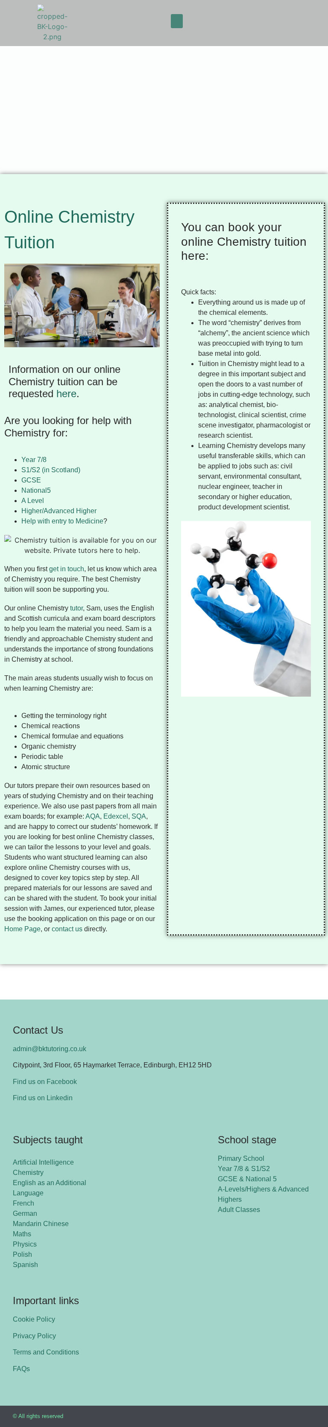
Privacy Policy (34, 1336)
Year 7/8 (34, 459)
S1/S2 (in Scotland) (50, 470)
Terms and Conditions (46, 1352)
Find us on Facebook (45, 1081)
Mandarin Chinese (41, 1223)
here (66, 393)
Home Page (22, 929)
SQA (139, 816)
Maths (22, 1234)
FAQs (21, 1368)
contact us (67, 929)
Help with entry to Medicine (62, 521)
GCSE (32, 480)
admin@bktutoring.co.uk (49, 1048)
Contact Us (38, 1030)
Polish (22, 1254)
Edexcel (115, 816)
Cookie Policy (34, 1319)
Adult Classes (239, 1209)
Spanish (25, 1264)
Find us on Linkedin (43, 1097)
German (25, 1213)
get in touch (66, 569)
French (23, 1203)
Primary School (241, 1158)
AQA (92, 816)
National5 (36, 490)
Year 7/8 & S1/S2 (244, 1168)
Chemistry (28, 1172)
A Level (32, 500)
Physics (25, 1244)
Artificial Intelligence (43, 1162)
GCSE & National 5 (247, 1179)
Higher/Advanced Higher (59, 510)
